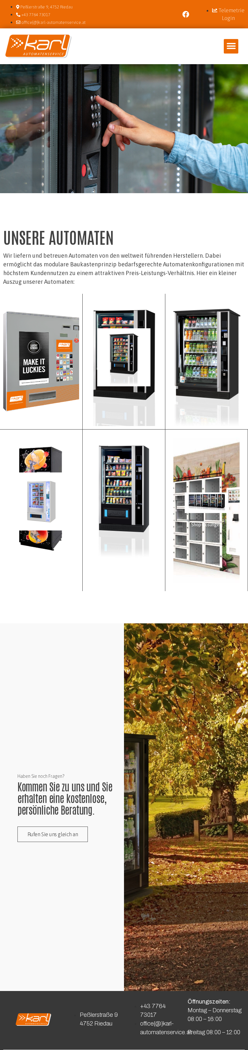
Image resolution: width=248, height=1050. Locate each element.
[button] (231, 46)
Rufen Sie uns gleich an (52, 834)
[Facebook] (186, 14)
